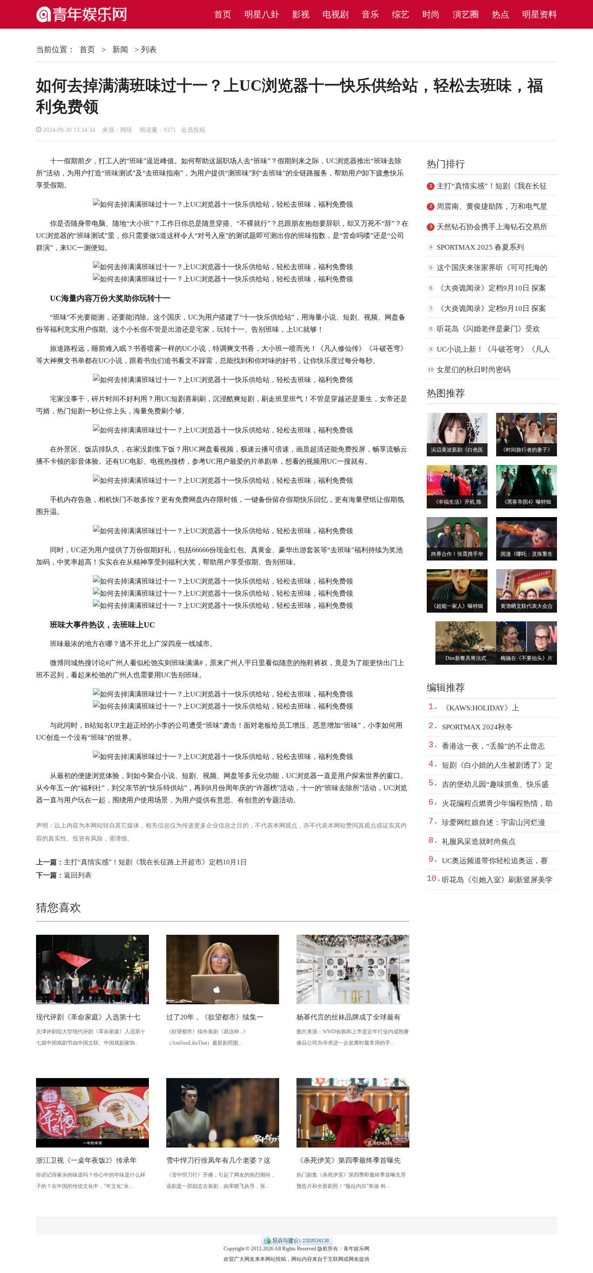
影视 (301, 14)
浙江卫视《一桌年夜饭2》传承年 (86, 1160)
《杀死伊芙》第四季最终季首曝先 (348, 1160)
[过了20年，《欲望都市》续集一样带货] (222, 1002)
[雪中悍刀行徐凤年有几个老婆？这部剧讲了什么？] (222, 1146)
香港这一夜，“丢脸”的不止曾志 (493, 746)
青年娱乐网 (356, 1249)
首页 (222, 14)
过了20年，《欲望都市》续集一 (215, 1017)
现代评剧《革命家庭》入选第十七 (88, 1017)
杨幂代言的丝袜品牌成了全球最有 (348, 1017)
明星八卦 (261, 14)
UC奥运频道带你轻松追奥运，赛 (495, 861)
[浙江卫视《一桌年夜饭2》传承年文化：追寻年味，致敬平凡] (92, 1146)
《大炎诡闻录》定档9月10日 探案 (491, 288)
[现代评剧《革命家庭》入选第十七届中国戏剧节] (92, 1002)
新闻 (120, 49)
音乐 (370, 14)
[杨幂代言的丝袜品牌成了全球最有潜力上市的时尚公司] (352, 1002)
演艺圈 (466, 14)
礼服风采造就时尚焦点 (479, 842)
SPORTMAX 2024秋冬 (477, 727)
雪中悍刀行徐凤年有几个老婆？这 (218, 1160)
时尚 (431, 14)
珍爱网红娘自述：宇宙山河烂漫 (493, 822)
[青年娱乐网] (85, 23)
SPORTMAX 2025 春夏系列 (480, 247)
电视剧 (336, 14)
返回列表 (78, 875)
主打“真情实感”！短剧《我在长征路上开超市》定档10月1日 (155, 862)
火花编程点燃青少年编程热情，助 (497, 803)
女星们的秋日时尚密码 (474, 370)
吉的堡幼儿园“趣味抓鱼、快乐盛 (495, 784)
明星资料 (539, 14)
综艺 (400, 14)
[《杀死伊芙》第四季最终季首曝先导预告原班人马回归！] (352, 1146)
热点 (500, 14)
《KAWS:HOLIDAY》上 (480, 708)
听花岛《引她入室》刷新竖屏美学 (497, 880)
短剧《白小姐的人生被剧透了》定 (497, 765)
